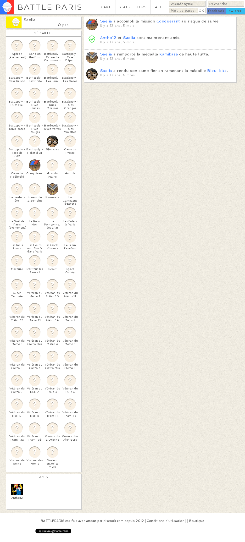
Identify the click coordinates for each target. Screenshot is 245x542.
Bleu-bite (217, 70)
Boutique (196, 521)
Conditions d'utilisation (165, 521)
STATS (124, 7)
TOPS (142, 7)
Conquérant (168, 21)
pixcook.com (113, 521)
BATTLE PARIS (50, 7)
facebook (216, 11)
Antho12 (108, 37)
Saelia (29, 19)
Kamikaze (168, 54)
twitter (235, 11)
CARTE (107, 7)
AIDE (159, 7)
